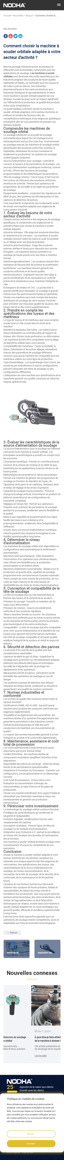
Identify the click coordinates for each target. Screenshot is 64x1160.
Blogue (29, 15)
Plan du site (27, 1152)
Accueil (7, 15)
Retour (13, 932)
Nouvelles (18, 15)
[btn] (59, 5)
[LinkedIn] (20, 35)
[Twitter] (15, 35)
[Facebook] (5, 35)
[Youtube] (10, 35)
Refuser (30, 1134)
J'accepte (30, 1143)
